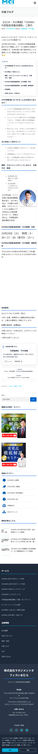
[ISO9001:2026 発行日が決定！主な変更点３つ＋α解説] (5, 532)
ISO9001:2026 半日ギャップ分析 (12, 579)
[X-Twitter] (16, 730)
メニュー (35, 3)
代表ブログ (5, 646)
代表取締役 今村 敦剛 (27, 28)
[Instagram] (22, 730)
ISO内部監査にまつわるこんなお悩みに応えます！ (19, 67)
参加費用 (7, 89)
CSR (2, 651)
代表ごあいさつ (6, 636)
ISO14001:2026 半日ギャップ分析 (13, 584)
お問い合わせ (6, 656)
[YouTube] (27, 730)
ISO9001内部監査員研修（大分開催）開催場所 (19, 85)
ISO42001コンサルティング (11, 594)
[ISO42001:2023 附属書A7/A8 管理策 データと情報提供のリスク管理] (5, 551)
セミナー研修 (13, 386)
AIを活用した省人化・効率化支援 (13, 610)
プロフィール (8, 361)
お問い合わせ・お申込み (12, 93)
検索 (3, 395)
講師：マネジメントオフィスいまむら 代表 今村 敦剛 (19, 77)
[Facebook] (11, 730)
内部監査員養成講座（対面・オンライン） (16, 599)
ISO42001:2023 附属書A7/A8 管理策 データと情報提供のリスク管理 (23, 549)
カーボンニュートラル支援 (10, 605)
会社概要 (4, 630)
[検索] (33, 399)
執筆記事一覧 (18, 361)
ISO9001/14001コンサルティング (13, 589)
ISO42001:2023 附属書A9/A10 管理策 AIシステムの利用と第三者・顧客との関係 (23, 540)
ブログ (20, 386)
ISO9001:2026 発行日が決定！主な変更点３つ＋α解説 (23, 530)
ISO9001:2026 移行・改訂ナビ (12, 615)
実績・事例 (5, 641)
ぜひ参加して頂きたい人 (12, 72)
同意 (10, 750)
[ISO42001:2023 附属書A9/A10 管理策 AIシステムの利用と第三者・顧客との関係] (5, 542)
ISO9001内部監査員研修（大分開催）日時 (18, 82)
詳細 (28, 750)
